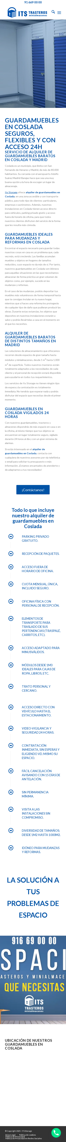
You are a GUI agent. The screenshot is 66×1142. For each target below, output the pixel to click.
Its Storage (11, 192)
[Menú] (59, 12)
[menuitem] (51, 12)
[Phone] (56, 1133)
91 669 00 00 (33, 2)
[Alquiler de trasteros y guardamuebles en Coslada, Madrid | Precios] (27, 12)
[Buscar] (51, 12)
